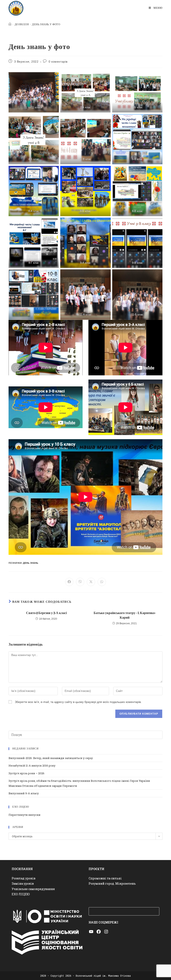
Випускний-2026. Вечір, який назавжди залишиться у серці (51, 758)
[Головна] (10, 24)
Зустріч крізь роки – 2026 (26, 773)
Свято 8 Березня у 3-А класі (46, 613)
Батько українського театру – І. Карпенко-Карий (125, 615)
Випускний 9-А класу (24, 793)
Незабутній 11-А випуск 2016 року (32, 765)
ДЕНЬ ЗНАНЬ (30, 563)
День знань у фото (46, 24)
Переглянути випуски (24, 815)
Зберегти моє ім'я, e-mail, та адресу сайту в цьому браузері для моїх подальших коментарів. (78, 702)
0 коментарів (58, 61)
